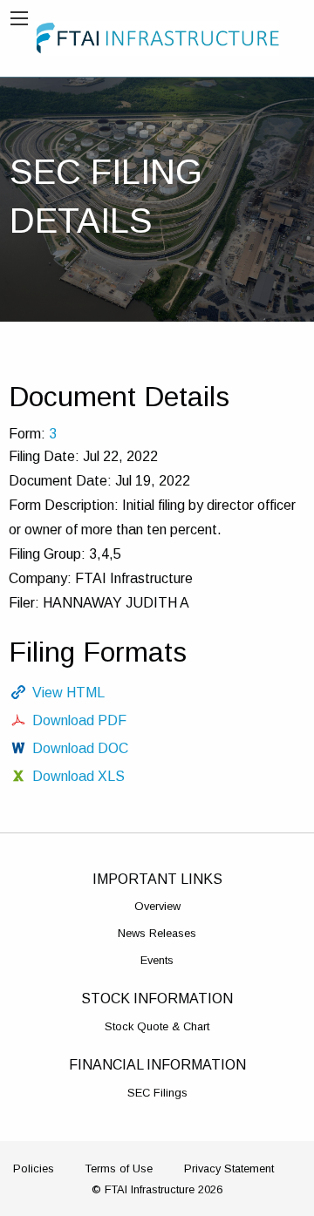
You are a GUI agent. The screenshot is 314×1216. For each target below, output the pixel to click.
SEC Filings (157, 1092)
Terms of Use (119, 1168)
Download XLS (78, 776)
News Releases (157, 933)
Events (157, 960)
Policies (33, 1168)
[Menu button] (19, 18)
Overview (157, 906)
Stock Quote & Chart (157, 1026)
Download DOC (80, 748)
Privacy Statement (229, 1168)
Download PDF (79, 720)
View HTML (68, 692)
